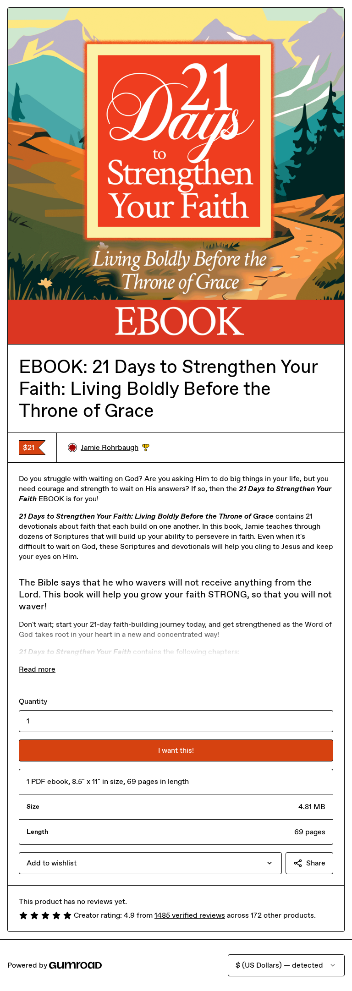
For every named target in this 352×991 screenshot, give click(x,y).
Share (315, 863)
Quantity (33, 701)
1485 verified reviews (189, 915)
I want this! (176, 750)
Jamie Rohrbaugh (115, 448)
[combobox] (150, 863)
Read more (37, 669)
